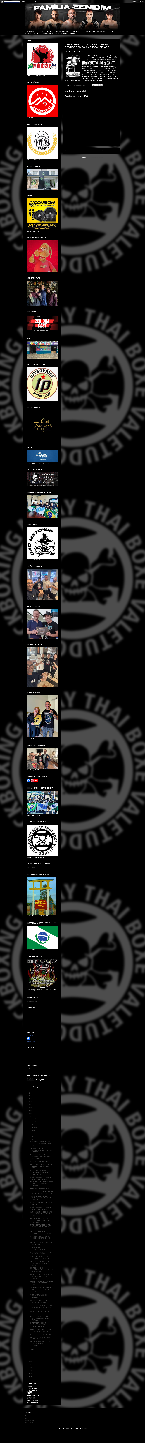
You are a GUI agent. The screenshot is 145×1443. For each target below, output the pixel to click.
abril (32, 1349)
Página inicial (92, 151)
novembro (34, 1122)
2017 (31, 1116)
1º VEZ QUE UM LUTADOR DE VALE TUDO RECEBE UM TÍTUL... (40, 1289)
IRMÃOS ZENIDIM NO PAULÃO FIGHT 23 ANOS (41, 1338)
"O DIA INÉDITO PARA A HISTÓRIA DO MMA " (38, 1248)
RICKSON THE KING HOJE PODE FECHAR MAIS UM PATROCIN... (39, 1220)
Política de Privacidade (32, 1423)
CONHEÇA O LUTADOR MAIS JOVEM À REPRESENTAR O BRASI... (40, 1263)
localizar (29, 1069)
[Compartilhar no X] (97, 85)
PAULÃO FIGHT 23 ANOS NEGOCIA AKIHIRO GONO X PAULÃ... (40, 1318)
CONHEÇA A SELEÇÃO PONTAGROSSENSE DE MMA (41, 1232)
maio (32, 1139)
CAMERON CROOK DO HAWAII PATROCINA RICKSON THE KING (41, 1213)
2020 (31, 1108)
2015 (31, 1364)
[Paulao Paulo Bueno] (28, 1039)
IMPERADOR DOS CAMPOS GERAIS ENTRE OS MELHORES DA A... (40, 1324)
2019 (31, 1110)
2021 (31, 1105)
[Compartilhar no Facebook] (99, 85)
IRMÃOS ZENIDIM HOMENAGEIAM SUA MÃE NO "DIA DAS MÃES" (41, 1270)
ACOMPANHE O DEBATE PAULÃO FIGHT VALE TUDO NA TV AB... (40, 1198)
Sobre (26, 1418)
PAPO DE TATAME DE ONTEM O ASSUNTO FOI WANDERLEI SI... (41, 1226)
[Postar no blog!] (95, 85)
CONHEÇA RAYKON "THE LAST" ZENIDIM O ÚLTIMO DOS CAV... (41, 1166)
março (33, 1352)
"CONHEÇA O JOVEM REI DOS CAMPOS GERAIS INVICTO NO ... (41, 1307)
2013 (31, 1370)
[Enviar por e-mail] (93, 85)
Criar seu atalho (31, 1041)
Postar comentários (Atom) (94, 158)
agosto (33, 1130)
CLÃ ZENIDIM (31, 867)
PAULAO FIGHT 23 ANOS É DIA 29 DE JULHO (41, 1243)
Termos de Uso (29, 1420)
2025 (31, 1093)
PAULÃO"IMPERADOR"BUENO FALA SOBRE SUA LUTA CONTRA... (40, 1343)
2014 (31, 1367)
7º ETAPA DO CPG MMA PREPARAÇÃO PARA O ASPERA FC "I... (39, 1296)
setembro (34, 1127)
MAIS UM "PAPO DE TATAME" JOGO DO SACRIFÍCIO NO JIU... (40, 1238)
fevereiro (34, 1355)
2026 (31, 1090)
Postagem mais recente (73, 151)
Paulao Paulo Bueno (32, 1035)
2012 (31, 1373)
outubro (33, 1125)
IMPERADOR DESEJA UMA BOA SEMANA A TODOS (41, 1253)
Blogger (84, 1428)
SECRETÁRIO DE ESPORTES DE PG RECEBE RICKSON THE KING (41, 1283)
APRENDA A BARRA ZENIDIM (40, 1188)
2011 (30, 1376)
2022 (31, 1102)
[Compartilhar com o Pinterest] (101, 85)
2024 (31, 1096)
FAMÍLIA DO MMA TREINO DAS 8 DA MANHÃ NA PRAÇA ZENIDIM (41, 1183)
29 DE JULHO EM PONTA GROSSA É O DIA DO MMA (40, 1257)
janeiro (33, 1358)
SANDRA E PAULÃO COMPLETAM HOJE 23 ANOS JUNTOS (41, 1150)
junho (33, 1136)
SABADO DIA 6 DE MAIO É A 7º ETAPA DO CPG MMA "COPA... (41, 1330)
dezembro (34, 1119)
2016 (31, 1361)
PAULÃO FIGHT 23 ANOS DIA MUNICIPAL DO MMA (40, 1301)
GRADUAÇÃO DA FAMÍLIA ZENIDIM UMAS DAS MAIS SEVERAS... (40, 1156)
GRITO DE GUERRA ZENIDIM (40, 1334)
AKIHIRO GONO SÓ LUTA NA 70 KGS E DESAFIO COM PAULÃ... (41, 1276)
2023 (31, 1099)
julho (32, 1133)
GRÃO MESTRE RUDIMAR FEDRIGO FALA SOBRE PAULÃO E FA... (39, 1172)
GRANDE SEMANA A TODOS (40, 1161)
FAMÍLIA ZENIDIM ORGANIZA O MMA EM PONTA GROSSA (41, 1178)
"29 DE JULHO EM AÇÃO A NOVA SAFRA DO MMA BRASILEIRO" (41, 1192)
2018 (31, 1113)
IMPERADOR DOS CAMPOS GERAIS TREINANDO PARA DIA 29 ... (40, 1143)
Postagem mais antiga (110, 151)
